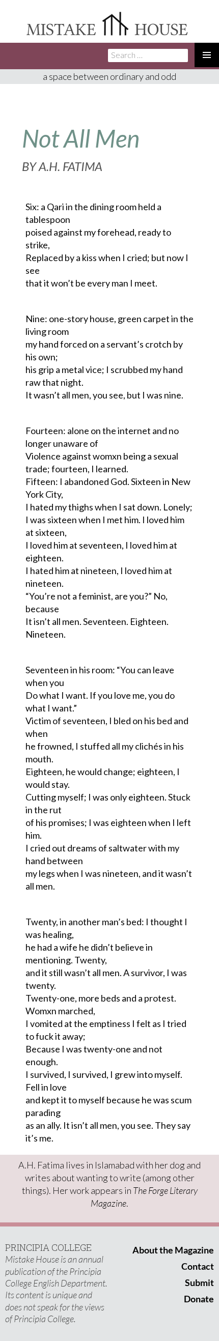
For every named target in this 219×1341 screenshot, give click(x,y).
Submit (199, 1282)
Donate (199, 1298)
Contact (197, 1266)
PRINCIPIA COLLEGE (48, 1247)
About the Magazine (173, 1250)
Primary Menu (207, 55)
